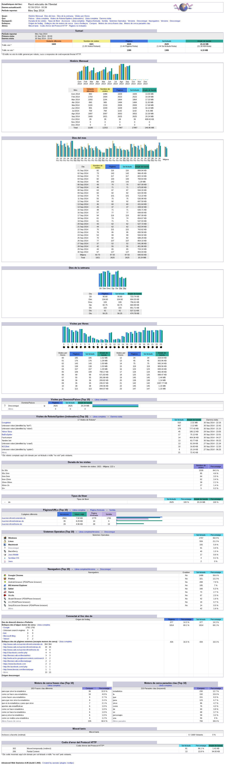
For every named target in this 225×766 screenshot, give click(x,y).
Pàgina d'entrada (93, 21)
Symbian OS (13, 558)
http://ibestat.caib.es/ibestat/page (17, 661)
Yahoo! (6, 639)
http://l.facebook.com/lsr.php (15, 653)
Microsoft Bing (9, 636)
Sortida (105, 21)
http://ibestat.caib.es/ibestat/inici (16, 655)
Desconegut (142, 21)
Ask (5, 633)
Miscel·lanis (33, 26)
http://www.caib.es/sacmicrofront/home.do (21, 650)
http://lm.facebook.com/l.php (15, 667)
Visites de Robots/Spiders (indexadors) (67, 18)
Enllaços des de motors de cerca (59, 23)
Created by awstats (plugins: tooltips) (58, 763)
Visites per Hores (82, 16)
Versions (131, 21)
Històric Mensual (35, 16)
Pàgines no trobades (77, 26)
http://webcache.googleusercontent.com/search (23, 658)
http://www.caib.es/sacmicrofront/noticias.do (22, 647)
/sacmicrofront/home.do (12, 524)
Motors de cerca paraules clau (137, 23)
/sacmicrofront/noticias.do (13, 521)
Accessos (66, 21)
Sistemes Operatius (117, 21)
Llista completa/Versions (89, 532)
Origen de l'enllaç (35, 23)
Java (10, 561)
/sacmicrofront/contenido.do (13, 518)
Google (6, 627)
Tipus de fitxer (54, 21)
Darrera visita (105, 18)
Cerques (93, 23)
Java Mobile (13, 555)
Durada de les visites (37, 21)
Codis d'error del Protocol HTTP (53, 26)
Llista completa (42, 18)
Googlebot (6, 423)
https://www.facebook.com (14, 664)
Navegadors (154, 21)
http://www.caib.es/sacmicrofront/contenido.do (23, 644)
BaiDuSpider (7, 434)
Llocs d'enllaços (81, 23)
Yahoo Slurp (7, 431)
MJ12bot (5, 446)
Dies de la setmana (65, 16)
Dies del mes (49, 16)
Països (31, 18)
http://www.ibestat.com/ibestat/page (18, 669)
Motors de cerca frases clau (110, 23)
